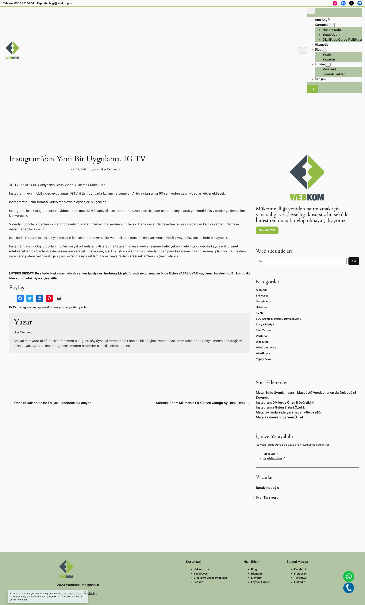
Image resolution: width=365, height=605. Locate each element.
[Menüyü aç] (303, 50)
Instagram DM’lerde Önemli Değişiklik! (285, 402)
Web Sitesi (262, 341)
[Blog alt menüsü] (324, 50)
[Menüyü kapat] (311, 11)
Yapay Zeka (263, 359)
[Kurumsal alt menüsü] (332, 25)
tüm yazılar (80, 307)
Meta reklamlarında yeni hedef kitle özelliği (288, 412)
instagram (24, 307)
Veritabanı (262, 336)
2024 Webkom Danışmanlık (78, 585)
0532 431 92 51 (24, 3)
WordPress (263, 353)
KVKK (259, 312)
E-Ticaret (262, 295)
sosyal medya (63, 307)
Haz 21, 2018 (79, 169)
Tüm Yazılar (263, 330)
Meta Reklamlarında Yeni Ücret (279, 417)
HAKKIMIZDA (267, 230)
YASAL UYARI (188, 273)
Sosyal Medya (265, 324)
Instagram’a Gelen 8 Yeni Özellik (280, 407)
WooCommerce (266, 347)
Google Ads (263, 301)
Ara (354, 260)
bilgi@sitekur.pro (60, 3)
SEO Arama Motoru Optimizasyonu (278, 318)
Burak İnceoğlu (267, 488)
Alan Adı (261, 289)
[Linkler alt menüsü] (328, 65)
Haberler (261, 307)
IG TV (12, 307)
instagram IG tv (42, 307)
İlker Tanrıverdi (110, 169)
